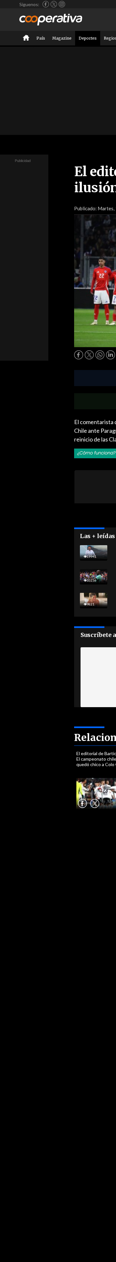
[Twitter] (54, 4)
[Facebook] (46, 4)
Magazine (62, 38)
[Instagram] (62, 4)
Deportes (88, 38)
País (40, 38)
